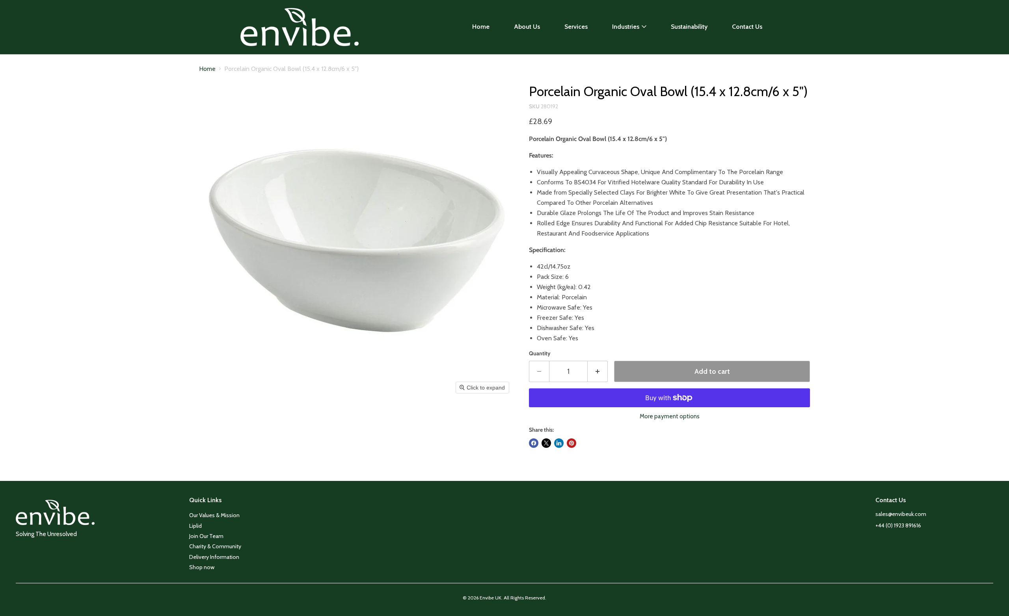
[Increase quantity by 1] (598, 371)
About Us (527, 26)
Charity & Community (215, 546)
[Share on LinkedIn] (559, 443)
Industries (625, 26)
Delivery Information (214, 556)
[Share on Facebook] (533, 443)
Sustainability (689, 26)
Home (481, 26)
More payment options (670, 416)
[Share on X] (546, 443)
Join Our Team (206, 536)
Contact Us (747, 26)
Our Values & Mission (214, 515)
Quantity (540, 353)
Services (576, 26)
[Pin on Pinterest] (571, 443)
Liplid (195, 525)
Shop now (201, 567)
